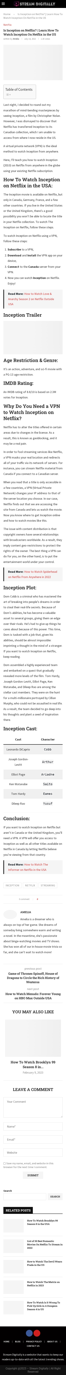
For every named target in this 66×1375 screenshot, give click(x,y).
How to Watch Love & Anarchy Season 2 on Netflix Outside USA (31, 299)
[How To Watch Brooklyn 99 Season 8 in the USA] (33, 1038)
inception (12, 885)
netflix (30, 885)
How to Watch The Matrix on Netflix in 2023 (43, 1283)
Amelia (16, 38)
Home (6, 14)
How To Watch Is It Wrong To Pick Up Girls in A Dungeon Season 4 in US (43, 1306)
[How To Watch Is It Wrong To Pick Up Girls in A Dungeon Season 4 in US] (13, 1307)
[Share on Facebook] (42, 899)
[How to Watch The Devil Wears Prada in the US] (13, 1266)
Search (7, 1190)
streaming (48, 885)
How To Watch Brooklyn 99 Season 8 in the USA (42, 1222)
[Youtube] (37, 1333)
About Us (52, 1341)
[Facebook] (29, 1333)
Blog (17, 1341)
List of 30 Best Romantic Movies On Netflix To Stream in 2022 (45, 1244)
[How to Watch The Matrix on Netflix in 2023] (13, 1287)
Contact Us (33, 1346)
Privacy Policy (34, 1341)
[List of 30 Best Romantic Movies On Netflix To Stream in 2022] (13, 1246)
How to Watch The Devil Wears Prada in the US (44, 1263)
